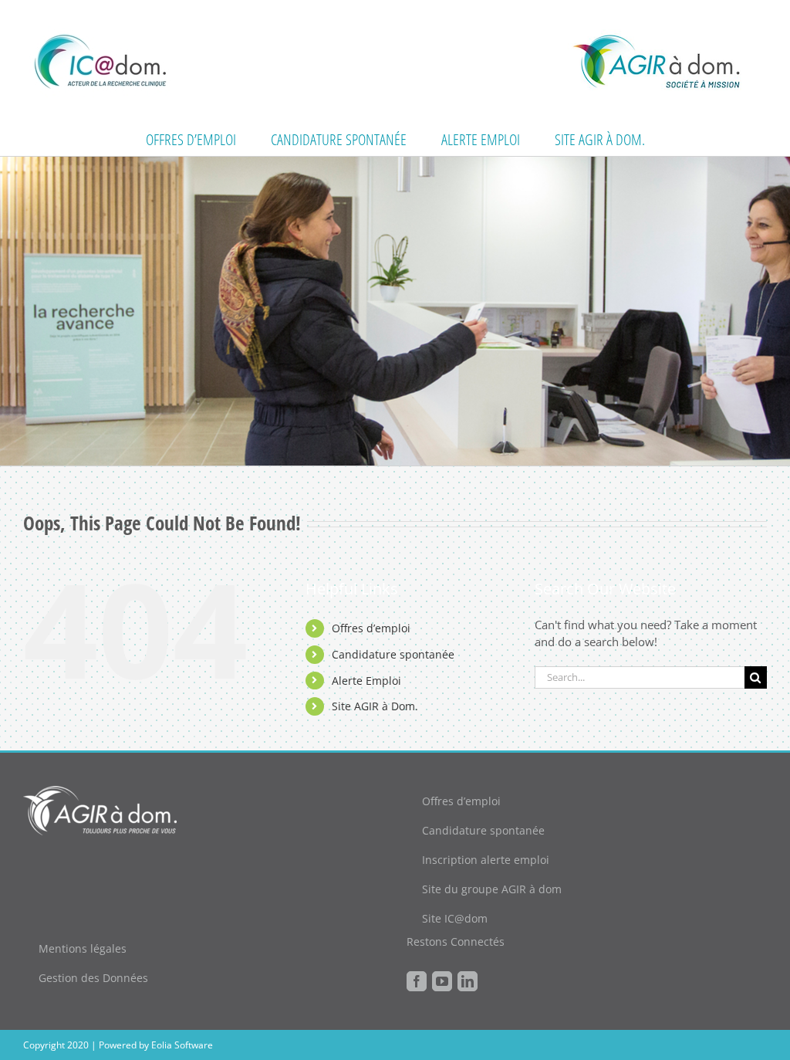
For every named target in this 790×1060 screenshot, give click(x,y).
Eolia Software (182, 1045)
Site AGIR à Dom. (375, 706)
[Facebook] (417, 981)
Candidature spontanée (393, 654)
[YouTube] (442, 981)
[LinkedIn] (467, 981)
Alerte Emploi (366, 680)
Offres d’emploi (371, 628)
